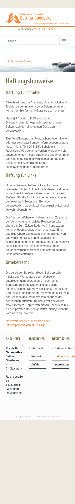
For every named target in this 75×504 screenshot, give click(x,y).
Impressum (60, 364)
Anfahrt (35, 364)
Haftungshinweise (60, 356)
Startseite (37, 348)
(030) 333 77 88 (48, 29)
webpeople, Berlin (50, 416)
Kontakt (36, 356)
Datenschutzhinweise (60, 348)
